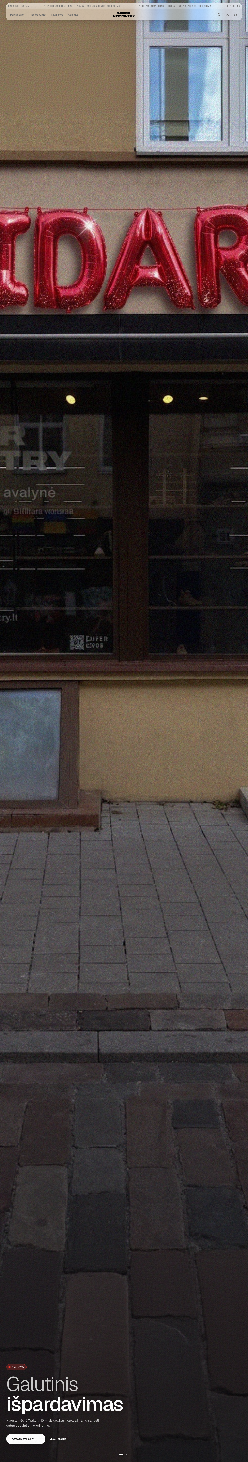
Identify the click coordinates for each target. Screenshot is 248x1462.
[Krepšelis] (235, 14)
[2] (127, 1454)
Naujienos (57, 14)
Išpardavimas (39, 14)
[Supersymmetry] (124, 14)
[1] (121, 1454)
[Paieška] (219, 14)
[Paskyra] (227, 14)
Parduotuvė (17, 14)
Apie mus (73, 14)
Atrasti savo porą (26, 1439)
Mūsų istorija (57, 1439)
